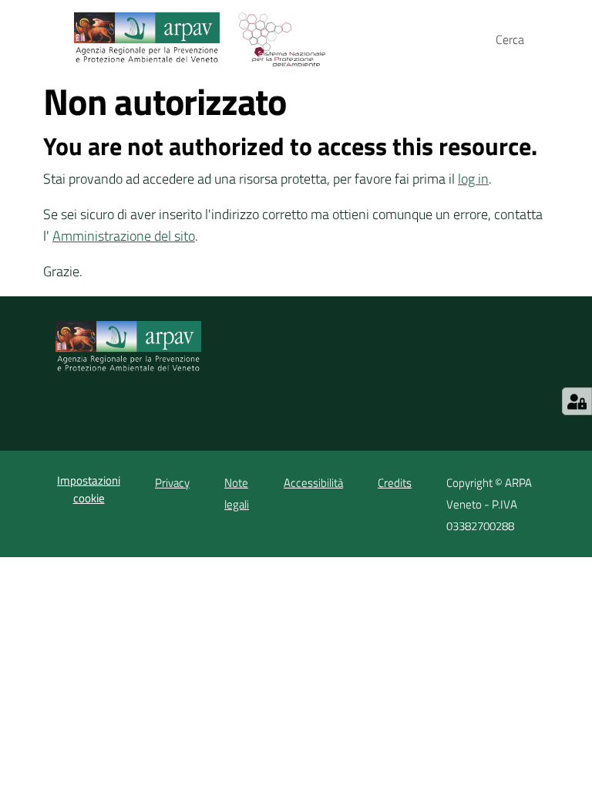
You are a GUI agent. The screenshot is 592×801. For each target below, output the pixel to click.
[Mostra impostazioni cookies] (577, 401)
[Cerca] (539, 39)
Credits (395, 483)
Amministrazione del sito (123, 235)
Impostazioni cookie (88, 489)
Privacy (172, 483)
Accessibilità (313, 483)
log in (473, 178)
